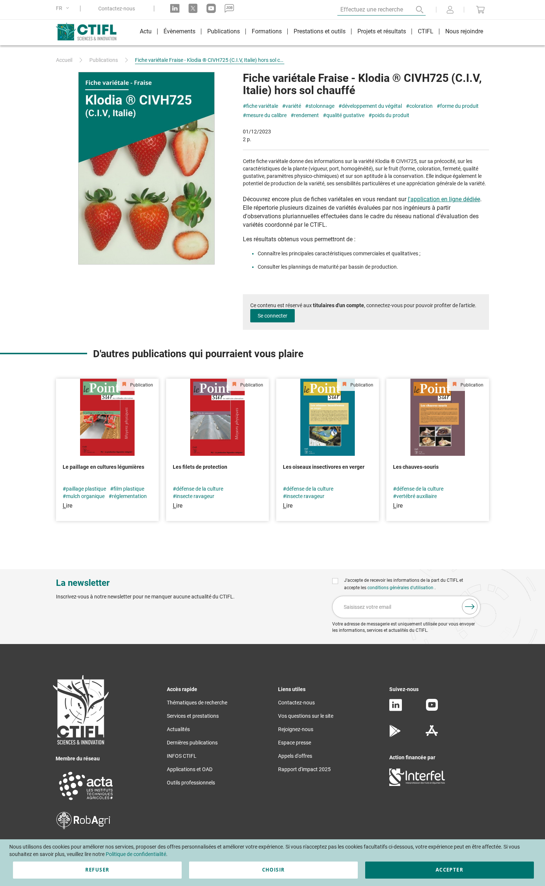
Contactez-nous (116, 8)
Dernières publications (192, 743)
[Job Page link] (229, 8)
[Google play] (395, 735)
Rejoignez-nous (295, 729)
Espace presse (294, 743)
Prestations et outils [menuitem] (320, 31)
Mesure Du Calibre (266, 115)
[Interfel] (417, 784)
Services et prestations (193, 716)
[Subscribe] (470, 606)
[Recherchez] (414, 9)
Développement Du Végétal (372, 106)
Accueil (64, 60)
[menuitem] (146, 32)
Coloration (421, 106)
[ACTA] (86, 801)
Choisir (273, 869)
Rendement (306, 115)
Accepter (449, 869)
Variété (293, 106)
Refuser (97, 869)
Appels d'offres (295, 756)
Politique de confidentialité (136, 854)
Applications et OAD (189, 769)
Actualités (178, 729)
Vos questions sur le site (305, 716)
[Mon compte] (450, 10)
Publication (141, 385)
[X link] (193, 8)
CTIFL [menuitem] (425, 31)
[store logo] (90, 31)
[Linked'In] (395, 709)
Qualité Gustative (345, 115)
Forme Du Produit (459, 106)
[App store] (432, 735)
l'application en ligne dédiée (444, 199)
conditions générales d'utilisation (401, 587)
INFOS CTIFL (181, 756)
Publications (103, 60)
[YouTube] (432, 709)
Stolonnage (321, 106)
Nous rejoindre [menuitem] (464, 31)
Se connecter (272, 316)
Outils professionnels (191, 783)
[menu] (311, 32)
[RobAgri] (83, 827)
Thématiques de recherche (197, 703)
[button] (64, 8)
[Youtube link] (211, 8)
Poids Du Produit (390, 115)
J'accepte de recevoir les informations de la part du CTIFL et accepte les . (403, 584)
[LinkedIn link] (174, 8)
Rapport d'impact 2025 (304, 769)
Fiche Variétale (262, 106)
